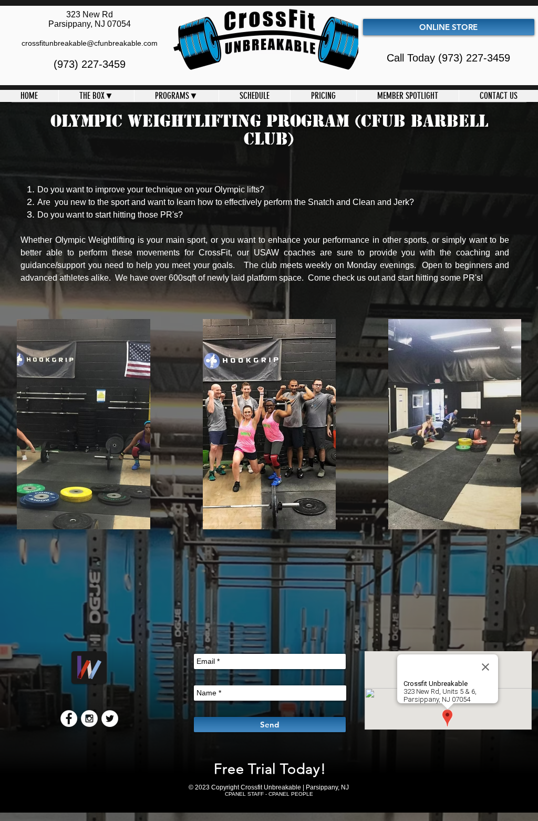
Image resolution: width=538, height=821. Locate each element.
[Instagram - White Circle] (89, 718)
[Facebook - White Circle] (68, 718)
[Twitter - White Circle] (109, 718)
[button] (96, 96)
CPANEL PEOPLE (290, 794)
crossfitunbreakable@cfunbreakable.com (90, 43)
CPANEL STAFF (244, 794)
